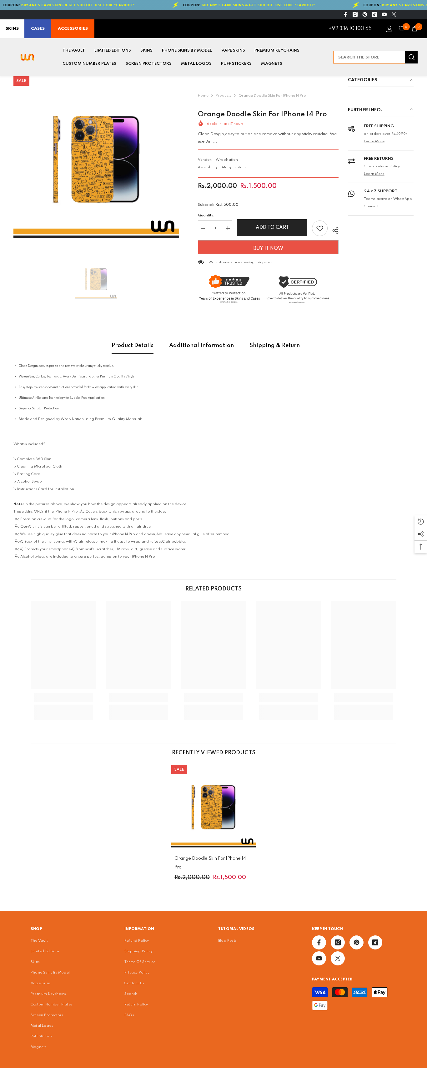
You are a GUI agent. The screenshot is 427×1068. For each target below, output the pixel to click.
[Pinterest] (364, 14)
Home (203, 96)
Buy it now (268, 248)
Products (223, 96)
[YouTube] (384, 14)
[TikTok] (374, 14)
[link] (63, 697)
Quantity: (206, 215)
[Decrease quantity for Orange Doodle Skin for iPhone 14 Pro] (202, 228)
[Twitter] (393, 14)
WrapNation (227, 160)
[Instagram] (355, 14)
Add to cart (272, 227)
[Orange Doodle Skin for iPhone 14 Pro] (213, 807)
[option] (96, 159)
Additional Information (201, 345)
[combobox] (369, 57)
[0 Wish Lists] (402, 29)
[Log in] (389, 29)
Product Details (132, 345)
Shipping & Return (274, 345)
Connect (371, 206)
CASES (38, 29)
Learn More (374, 141)
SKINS (12, 29)
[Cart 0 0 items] (414, 29)
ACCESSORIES (73, 29)
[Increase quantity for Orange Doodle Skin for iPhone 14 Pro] (227, 228)
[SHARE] (333, 229)
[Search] (375, 57)
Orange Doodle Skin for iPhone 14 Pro (210, 862)
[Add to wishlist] (320, 228)
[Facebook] (345, 14)
